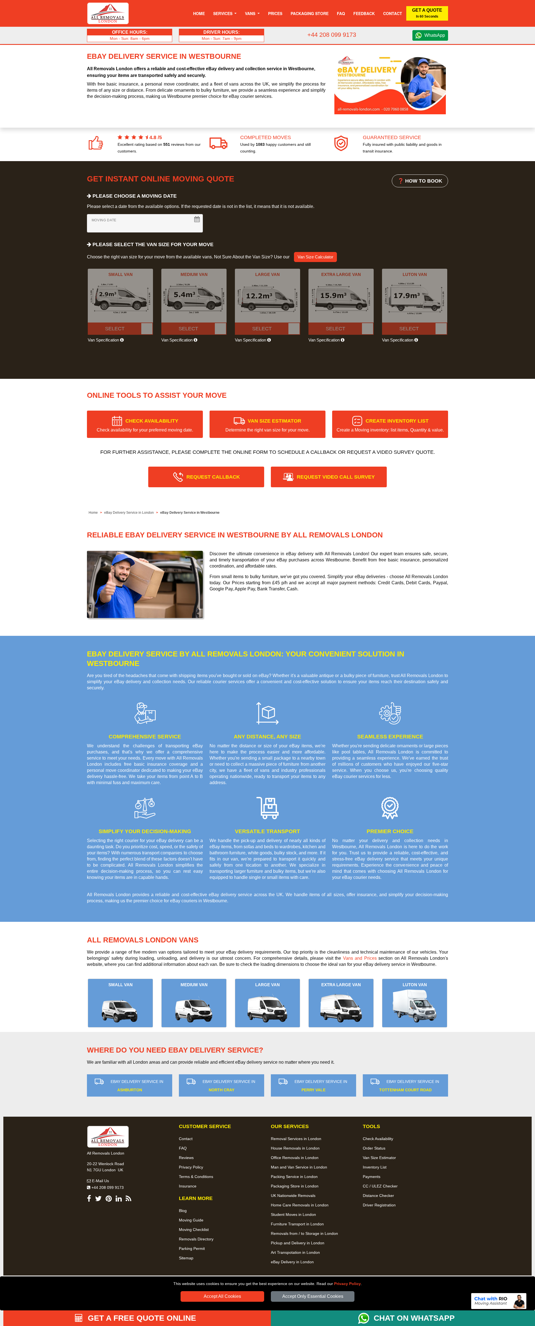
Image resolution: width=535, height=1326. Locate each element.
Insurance (187, 1186)
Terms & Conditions (196, 1176)
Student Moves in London (293, 1214)
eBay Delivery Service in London (129, 513)
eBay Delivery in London (292, 1262)
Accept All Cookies (222, 1296)
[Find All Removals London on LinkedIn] (119, 1199)
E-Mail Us (100, 1181)
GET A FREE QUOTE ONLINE (141, 1318)
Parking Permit (192, 1248)
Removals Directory (196, 1239)
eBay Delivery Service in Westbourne (190, 513)
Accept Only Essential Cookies (312, 1296)
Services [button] (223, 13)
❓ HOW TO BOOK (420, 181)
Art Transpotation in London (295, 1252)
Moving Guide (191, 1220)
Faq (341, 13)
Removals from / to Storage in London (304, 1233)
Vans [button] (250, 13)
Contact (392, 13)
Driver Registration (379, 1205)
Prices (275, 13)
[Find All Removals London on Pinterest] (109, 1199)
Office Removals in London (294, 1157)
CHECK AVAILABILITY (145, 425)
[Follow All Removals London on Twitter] (98, 1199)
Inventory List (374, 1167)
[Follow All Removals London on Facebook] (89, 1199)
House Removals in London (295, 1148)
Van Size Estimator (379, 1157)
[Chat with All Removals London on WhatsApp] (366, 1318)
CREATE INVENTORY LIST (390, 425)
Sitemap (186, 1258)
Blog (183, 1210)
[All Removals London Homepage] (108, 13)
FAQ (183, 1148)
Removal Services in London (296, 1138)
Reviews (186, 1157)
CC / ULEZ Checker (380, 1186)
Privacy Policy (347, 1283)
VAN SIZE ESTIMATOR (267, 425)
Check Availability (378, 1138)
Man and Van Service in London (299, 1167)
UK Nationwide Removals (293, 1195)
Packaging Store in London (294, 1186)
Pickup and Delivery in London (297, 1243)
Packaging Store (310, 13)
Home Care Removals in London (300, 1205)
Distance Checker (378, 1195)
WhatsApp (434, 35)
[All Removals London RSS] (128, 1199)
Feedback (364, 13)
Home (199, 13)
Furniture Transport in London (297, 1224)
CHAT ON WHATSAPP (414, 1318)
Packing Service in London (294, 1176)
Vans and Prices (360, 958)
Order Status (374, 1148)
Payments (371, 1176)
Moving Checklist (194, 1229)
